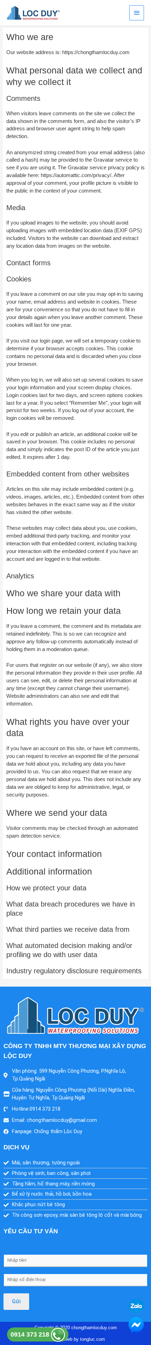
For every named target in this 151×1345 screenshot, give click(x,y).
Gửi (16, 1301)
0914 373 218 (31, 1334)
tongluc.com (92, 1339)
